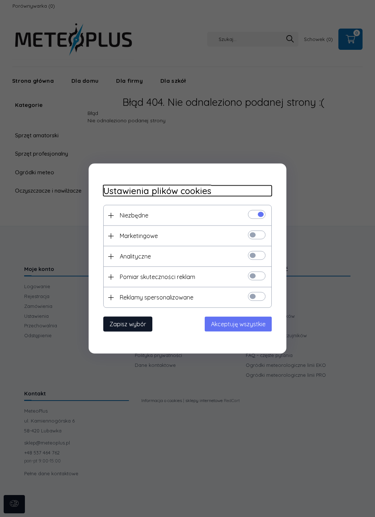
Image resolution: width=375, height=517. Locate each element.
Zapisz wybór (127, 324)
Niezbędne (134, 215)
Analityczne (135, 256)
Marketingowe (139, 235)
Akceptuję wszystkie (238, 324)
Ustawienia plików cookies (157, 191)
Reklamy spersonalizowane (156, 297)
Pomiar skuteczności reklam (157, 276)
